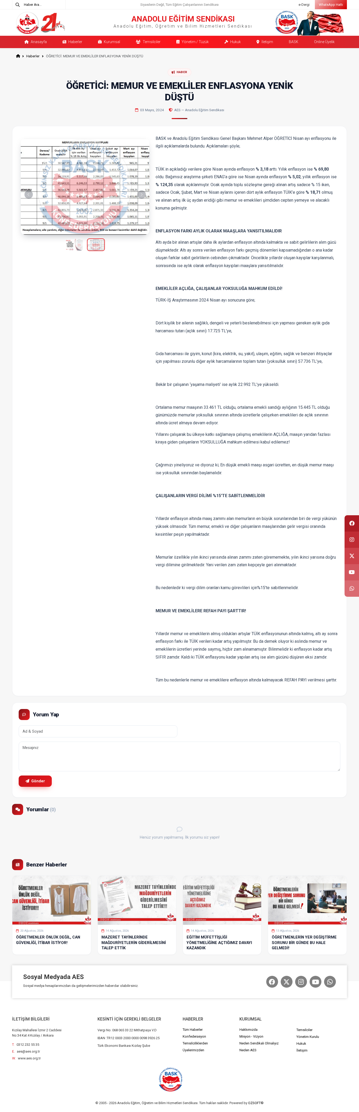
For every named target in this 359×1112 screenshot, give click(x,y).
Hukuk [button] (235, 42)
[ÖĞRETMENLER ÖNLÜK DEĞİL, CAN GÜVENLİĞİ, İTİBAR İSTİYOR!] (51, 900)
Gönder (37, 781)
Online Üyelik (324, 42)
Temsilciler (151, 42)
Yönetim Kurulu (307, 1037)
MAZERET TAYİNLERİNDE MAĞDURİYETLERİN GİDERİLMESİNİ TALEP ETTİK (133, 942)
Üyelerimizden (193, 1050)
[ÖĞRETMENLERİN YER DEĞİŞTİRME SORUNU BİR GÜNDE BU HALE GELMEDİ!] (307, 900)
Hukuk (301, 1043)
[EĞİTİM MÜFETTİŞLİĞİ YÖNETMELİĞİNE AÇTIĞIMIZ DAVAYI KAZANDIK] (222, 900)
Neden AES (248, 1050)
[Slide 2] (96, 244)
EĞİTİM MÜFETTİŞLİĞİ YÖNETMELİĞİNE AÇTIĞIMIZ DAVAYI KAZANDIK (219, 942)
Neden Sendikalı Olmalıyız (259, 1043)
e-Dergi (304, 5)
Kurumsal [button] (111, 42)
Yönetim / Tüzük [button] (195, 42)
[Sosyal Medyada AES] (272, 982)
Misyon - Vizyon (251, 1036)
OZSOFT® (256, 1103)
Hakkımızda (248, 1030)
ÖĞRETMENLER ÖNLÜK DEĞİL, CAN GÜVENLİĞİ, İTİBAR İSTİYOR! (48, 940)
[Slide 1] (74, 244)
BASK (293, 42)
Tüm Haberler (193, 1030)
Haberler (75, 42)
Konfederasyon (194, 1036)
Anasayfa (38, 42)
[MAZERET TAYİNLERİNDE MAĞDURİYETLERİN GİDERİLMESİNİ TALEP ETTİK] (137, 900)
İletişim (267, 42)
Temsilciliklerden (195, 1043)
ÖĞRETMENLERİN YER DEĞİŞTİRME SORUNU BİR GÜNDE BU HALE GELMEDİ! (304, 942)
